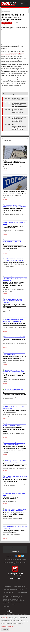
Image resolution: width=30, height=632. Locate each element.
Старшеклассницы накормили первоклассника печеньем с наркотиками (13, 210)
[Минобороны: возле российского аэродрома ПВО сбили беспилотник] (15, 260)
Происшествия (6, 11)
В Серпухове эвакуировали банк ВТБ (14, 340)
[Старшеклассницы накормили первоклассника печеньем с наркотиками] (15, 206)
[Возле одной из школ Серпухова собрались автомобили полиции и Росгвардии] (15, 302)
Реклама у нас (15, 551)
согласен (4, 617)
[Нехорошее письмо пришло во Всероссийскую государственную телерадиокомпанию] (15, 243)
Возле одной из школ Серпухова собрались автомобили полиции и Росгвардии (14, 305)
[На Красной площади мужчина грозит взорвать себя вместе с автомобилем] (15, 510)
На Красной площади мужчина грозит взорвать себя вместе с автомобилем (13, 514)
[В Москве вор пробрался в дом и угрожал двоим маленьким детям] (15, 321)
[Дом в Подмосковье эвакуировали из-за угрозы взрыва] (15, 477)
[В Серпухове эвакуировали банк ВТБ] (14, 337)
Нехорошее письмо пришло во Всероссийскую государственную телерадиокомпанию (14, 246)
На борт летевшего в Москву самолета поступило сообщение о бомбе (14, 429)
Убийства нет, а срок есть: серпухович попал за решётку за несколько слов (14, 162)
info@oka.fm (15, 578)
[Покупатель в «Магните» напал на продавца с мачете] (15, 408)
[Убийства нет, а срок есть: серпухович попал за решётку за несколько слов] (15, 159)
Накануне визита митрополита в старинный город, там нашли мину (14, 393)
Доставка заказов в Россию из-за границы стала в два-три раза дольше (18, 111)
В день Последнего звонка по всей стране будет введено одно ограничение (19, 104)
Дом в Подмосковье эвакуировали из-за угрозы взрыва (15, 480)
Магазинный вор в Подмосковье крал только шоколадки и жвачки (14, 447)
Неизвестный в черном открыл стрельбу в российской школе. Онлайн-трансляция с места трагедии (13, 284)
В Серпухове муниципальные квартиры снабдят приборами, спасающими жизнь (19, 127)
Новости (15, 548)
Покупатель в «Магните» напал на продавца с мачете (14, 411)
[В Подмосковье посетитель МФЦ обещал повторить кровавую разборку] (15, 371)
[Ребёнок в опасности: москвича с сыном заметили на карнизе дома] (15, 189)
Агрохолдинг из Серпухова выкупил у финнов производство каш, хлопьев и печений (19, 119)
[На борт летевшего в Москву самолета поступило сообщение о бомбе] (15, 425)
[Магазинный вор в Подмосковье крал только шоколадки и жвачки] (15, 444)
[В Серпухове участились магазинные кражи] (15, 495)
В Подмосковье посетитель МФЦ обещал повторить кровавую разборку (14, 375)
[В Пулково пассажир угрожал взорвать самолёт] (15, 224)
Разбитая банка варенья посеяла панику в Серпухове (14, 531)
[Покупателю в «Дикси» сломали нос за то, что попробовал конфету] (15, 462)
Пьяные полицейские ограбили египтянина (18, 98)
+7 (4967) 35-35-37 (15, 574)
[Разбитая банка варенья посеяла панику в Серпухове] (15, 528)
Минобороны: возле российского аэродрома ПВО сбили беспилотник (15, 263)
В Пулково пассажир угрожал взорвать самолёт (13, 227)
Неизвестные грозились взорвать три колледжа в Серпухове (14, 357)
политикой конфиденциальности (10, 625)
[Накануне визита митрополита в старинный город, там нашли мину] (15, 390)
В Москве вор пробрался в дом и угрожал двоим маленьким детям (14, 324)
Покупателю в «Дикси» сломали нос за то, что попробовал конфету (15, 464)
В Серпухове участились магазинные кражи (11, 498)
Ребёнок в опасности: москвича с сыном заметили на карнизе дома (14, 192)
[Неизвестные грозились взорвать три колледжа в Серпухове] (15, 354)
